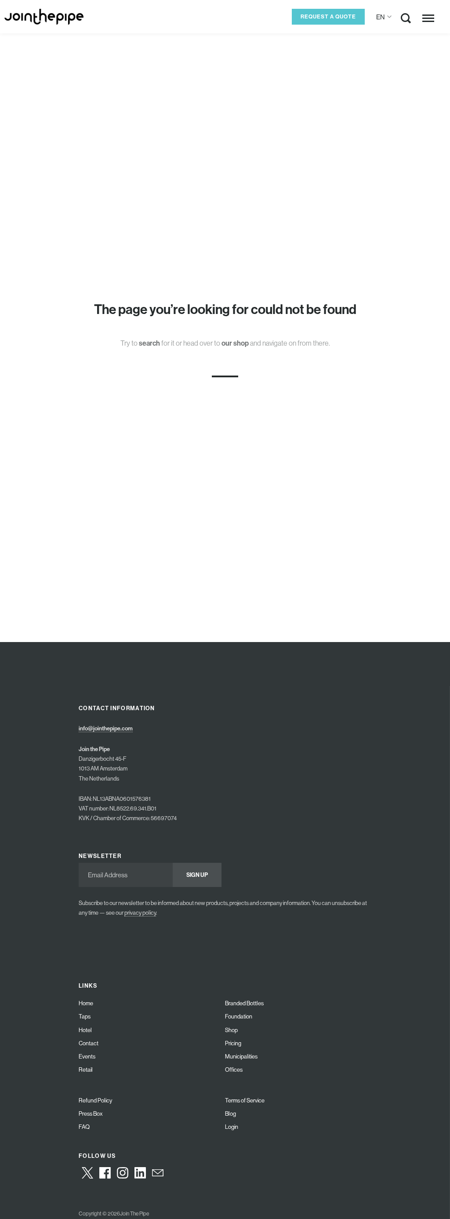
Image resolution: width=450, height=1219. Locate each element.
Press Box (91, 1113)
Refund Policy (95, 1100)
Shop (231, 1030)
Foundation (238, 1016)
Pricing (233, 1043)
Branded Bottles (244, 1003)
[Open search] (406, 20)
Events (87, 1056)
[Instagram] (122, 1173)
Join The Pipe (134, 1214)
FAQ (84, 1127)
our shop (235, 342)
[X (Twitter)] (87, 1173)
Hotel (85, 1030)
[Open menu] (428, 18)
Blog (230, 1113)
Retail (86, 1069)
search (149, 342)
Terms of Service (245, 1100)
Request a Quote (328, 16)
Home (86, 1003)
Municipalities (241, 1056)
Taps (85, 1016)
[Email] (157, 1173)
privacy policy (140, 912)
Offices (234, 1069)
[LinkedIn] (140, 1173)
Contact (88, 1043)
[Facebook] (105, 1173)
